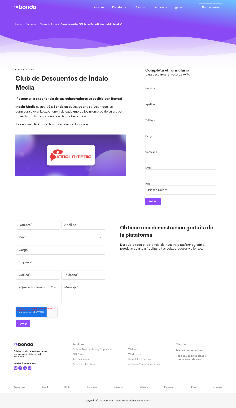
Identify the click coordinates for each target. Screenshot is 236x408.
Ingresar (178, 7)
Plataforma (119, 7)
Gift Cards (78, 354)
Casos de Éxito (48, 24)
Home (18, 24)
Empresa (31, 24)
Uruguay (217, 387)
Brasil (45, 387)
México (144, 387)
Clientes (140, 7)
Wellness (133, 349)
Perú (194, 387)
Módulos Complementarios (144, 364)
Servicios (78, 344)
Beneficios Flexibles (83, 364)
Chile (67, 387)
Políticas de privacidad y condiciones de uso (191, 357)
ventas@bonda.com (25, 363)
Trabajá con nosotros (189, 350)
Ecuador (118, 387)
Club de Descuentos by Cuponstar (92, 349)
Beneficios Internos (139, 359)
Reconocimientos (82, 359)
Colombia (92, 387)
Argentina (19, 387)
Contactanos (210, 7)
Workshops (134, 354)
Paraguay (169, 387)
